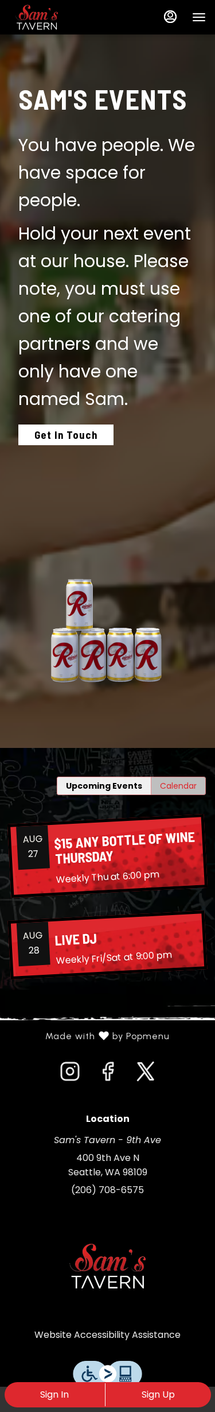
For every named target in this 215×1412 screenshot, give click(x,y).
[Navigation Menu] (199, 17)
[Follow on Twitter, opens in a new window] (145, 1074)
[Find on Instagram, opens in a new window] (70, 1074)
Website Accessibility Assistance (107, 1334)
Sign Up (158, 1394)
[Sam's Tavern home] (60, 17)
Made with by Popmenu (89, 1036)
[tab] (104, 786)
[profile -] (170, 17)
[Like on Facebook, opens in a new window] (107, 1074)
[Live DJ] (107, 945)
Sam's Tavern (107, 1266)
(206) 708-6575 (107, 1190)
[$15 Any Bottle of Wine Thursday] (107, 856)
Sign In (54, 1394)
